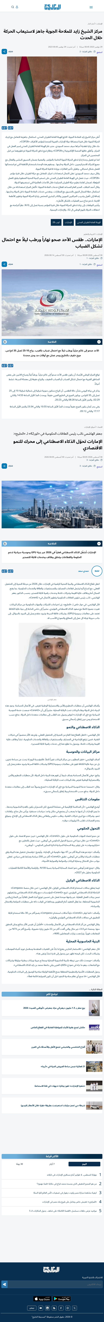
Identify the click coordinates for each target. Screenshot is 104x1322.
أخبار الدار (91, 24)
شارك (10, 51)
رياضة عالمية (91, 992)
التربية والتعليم (89, 234)
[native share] (4, 51)
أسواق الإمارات (89, 427)
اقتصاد (99, 427)
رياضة (99, 992)
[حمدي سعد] (97, 571)
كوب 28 (56, 222)
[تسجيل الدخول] (14, 7)
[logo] (53, 7)
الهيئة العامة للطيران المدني (89, 222)
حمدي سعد (83, 571)
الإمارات (99, 24)
